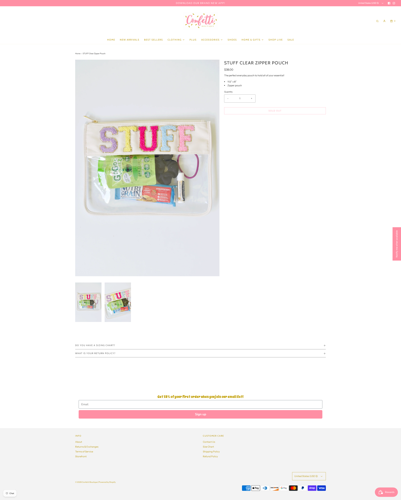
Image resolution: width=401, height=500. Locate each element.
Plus (193, 39)
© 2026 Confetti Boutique (86, 482)
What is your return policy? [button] (95, 353)
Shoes (232, 39)
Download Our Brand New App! (200, 3)
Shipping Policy (211, 451)
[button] (88, 302)
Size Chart (208, 446)
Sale (290, 39)
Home (111, 39)
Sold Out (274, 110)
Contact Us (209, 441)
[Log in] (384, 21)
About (78, 441)
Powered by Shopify (107, 482)
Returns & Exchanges (86, 446)
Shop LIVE (275, 39)
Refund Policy (210, 456)
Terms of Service (84, 451)
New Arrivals (129, 39)
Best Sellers (153, 39)
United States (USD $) (368, 3)
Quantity (228, 92)
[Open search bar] (377, 21)
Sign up (200, 414)
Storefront (81, 456)
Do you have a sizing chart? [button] (95, 345)
